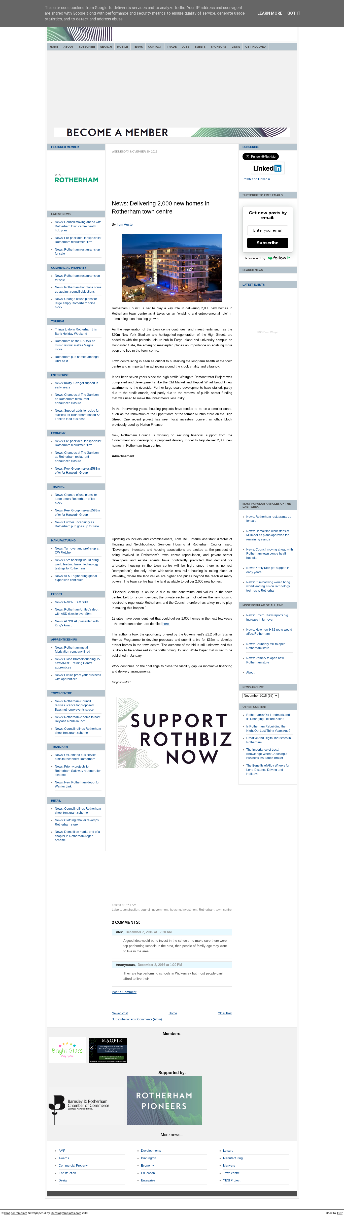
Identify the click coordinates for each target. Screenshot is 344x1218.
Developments (151, 1150)
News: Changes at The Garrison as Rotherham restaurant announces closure (77, 399)
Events (200, 46)
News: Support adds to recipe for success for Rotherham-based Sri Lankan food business (77, 415)
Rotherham (206, 909)
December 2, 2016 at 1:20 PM (160, 965)
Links (236, 46)
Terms (138, 46)
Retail (56, 800)
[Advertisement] (172, 89)
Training (58, 486)
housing (175, 909)
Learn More (269, 13)
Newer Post (120, 1013)
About (68, 46)
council (146, 909)
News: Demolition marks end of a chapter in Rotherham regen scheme (77, 836)
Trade (172, 46)
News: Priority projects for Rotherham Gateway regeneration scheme (78, 771)
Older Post (225, 1013)
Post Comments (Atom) (146, 1019)
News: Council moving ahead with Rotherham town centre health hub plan (78, 226)
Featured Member (65, 146)
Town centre (231, 1173)
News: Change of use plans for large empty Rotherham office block (76, 303)
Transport (59, 746)
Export (56, 594)
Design (63, 1180)
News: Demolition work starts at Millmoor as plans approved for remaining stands (267, 535)
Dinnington (148, 1158)
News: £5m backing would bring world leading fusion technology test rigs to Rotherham (77, 564)
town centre (224, 909)
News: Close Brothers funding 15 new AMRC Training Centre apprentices (77, 663)
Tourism (57, 321)
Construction (67, 1173)
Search (106, 46)
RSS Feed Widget (267, 332)
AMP (62, 1150)
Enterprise (59, 375)
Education (148, 1173)
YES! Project (231, 1180)
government (160, 909)
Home (54, 46)
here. (166, 624)
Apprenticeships (64, 639)
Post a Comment (124, 992)
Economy (58, 433)
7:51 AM (130, 905)
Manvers (229, 1165)
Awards (64, 1158)
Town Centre (61, 693)
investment (190, 909)
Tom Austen (125, 224)
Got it (293, 13)
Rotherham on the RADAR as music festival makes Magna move (75, 345)
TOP (339, 1212)
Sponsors (218, 46)
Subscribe (87, 46)
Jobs (185, 46)
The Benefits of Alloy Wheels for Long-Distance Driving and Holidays (267, 770)
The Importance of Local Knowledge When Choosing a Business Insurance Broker (266, 754)
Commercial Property (68, 267)
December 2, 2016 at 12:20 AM (149, 932)
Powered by (255, 258)
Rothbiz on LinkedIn (256, 179)
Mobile (122, 46)
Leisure (228, 1150)
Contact (155, 46)
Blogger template (15, 1212)
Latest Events (254, 284)
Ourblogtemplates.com (66, 1212)
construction (131, 909)
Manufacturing (63, 540)
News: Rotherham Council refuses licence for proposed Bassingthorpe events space (74, 705)
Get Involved (255, 46)
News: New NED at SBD (71, 602)
